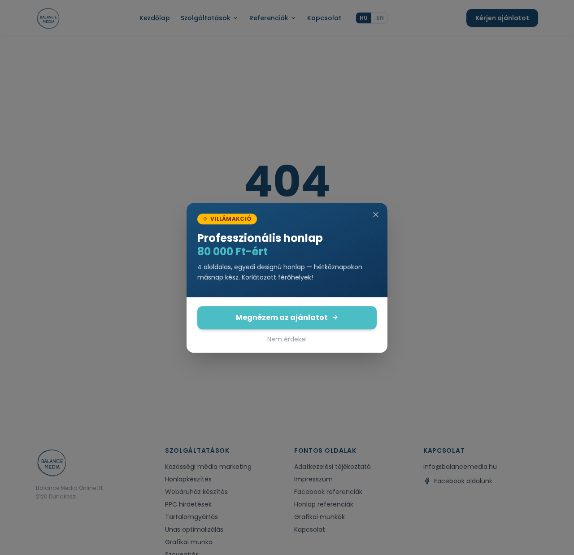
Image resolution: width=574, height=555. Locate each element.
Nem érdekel (287, 338)
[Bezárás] (375, 214)
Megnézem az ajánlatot (282, 317)
